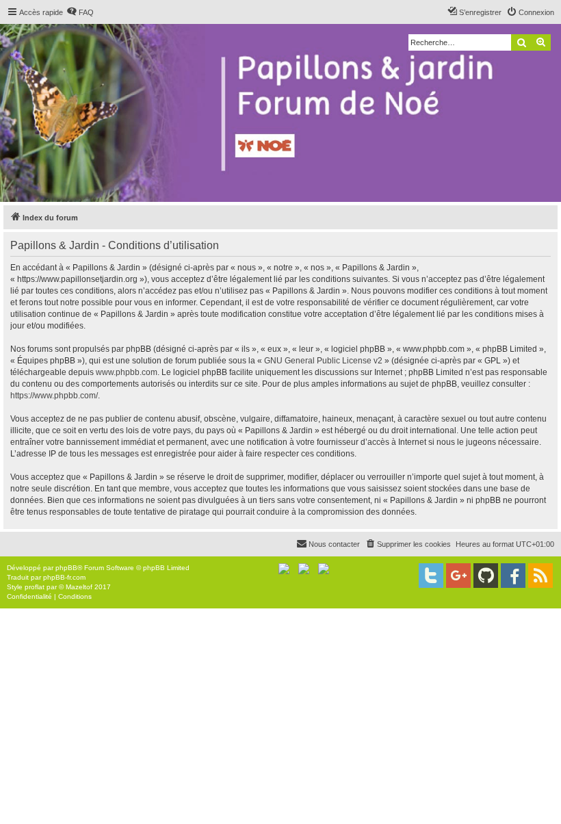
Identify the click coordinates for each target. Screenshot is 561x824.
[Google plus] (458, 575)
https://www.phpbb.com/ (54, 395)
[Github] (485, 575)
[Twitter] (431, 575)
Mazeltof (79, 587)
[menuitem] (80, 12)
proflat (34, 587)
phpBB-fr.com (64, 577)
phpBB (66, 567)
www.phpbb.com (126, 372)
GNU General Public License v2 (323, 360)
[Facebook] (513, 575)
